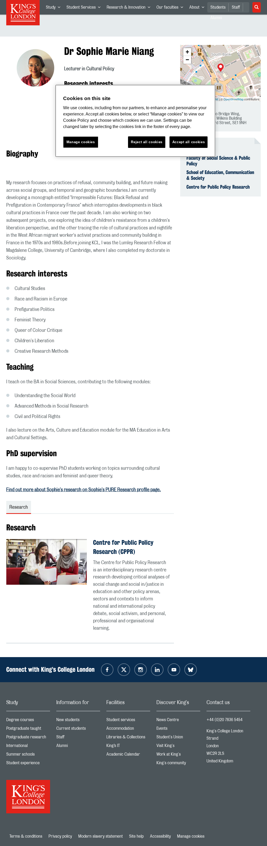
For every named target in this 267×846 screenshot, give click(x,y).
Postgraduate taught (28, 729)
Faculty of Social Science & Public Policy (218, 160)
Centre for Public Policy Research (218, 186)
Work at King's (178, 755)
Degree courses (28, 721)
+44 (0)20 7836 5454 (224, 720)
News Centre (178, 721)
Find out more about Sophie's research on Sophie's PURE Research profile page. (83, 490)
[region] (135, 121)
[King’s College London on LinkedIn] (157, 669)
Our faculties (171, 8)
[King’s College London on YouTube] (174, 669)
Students (218, 7)
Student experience (28, 764)
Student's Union (178, 738)
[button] (220, 68)
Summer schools (28, 755)
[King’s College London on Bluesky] (190, 669)
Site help (136, 836)
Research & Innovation (130, 8)
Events (178, 729)
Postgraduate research (28, 738)
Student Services (85, 8)
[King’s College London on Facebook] (107, 669)
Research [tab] (18, 507)
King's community (178, 764)
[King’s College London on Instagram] (140, 669)
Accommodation (128, 729)
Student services (128, 721)
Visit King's (178, 747)
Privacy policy (60, 836)
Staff (236, 7)
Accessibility (160, 836)
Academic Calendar (128, 755)
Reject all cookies (146, 142)
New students (78, 721)
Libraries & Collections (128, 738)
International (28, 747)
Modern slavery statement (100, 836)
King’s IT (128, 747)
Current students (78, 729)
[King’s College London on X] (124, 669)
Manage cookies (190, 836)
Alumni (78, 747)
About (198, 8)
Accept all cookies (188, 142)
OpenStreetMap (233, 99)
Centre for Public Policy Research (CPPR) (123, 547)
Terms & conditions (25, 836)
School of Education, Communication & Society (220, 175)
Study (54, 8)
